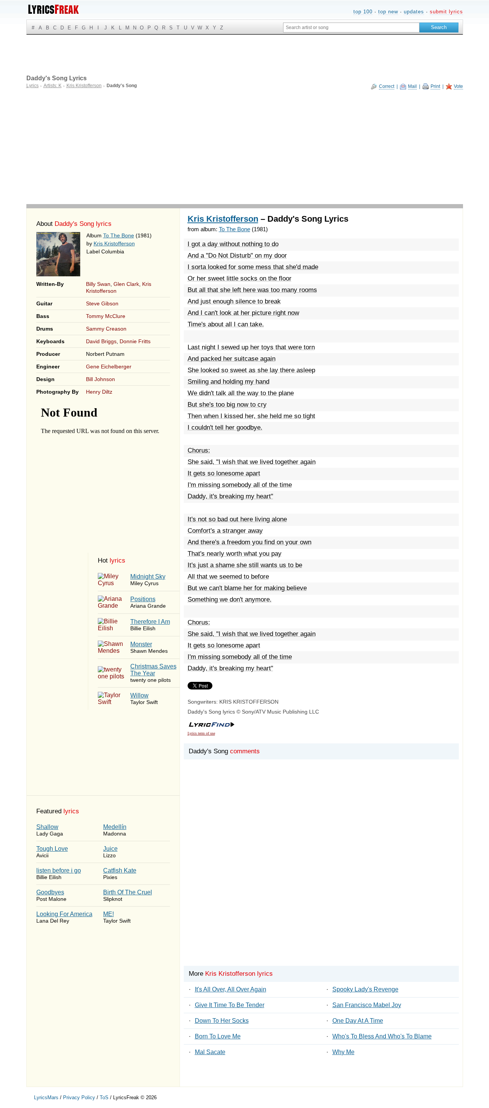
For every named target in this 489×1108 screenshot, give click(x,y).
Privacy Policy (79, 1097)
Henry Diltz (99, 392)
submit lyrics (446, 12)
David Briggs (101, 341)
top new (388, 12)
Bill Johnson (100, 379)
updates (414, 12)
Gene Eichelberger (108, 366)
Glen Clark (126, 284)
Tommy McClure (105, 316)
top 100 (362, 12)
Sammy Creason (106, 329)
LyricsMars (46, 1097)
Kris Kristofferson (114, 243)
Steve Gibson (102, 303)
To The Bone (118, 235)
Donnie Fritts (135, 341)
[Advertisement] (244, 146)
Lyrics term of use (201, 733)
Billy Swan (98, 284)
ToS (104, 1097)
